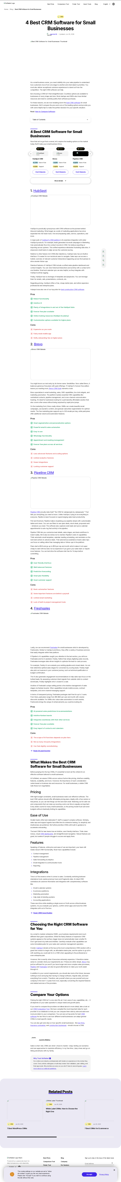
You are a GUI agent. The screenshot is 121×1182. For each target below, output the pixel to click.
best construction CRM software (72, 289)
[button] (40, 163)
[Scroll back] (31, 154)
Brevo (38, 344)
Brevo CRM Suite (55, 388)
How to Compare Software (45, 112)
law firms (81, 1023)
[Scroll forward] (90, 154)
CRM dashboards (46, 834)
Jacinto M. (53, 34)
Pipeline (33, 967)
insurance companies (37, 1025)
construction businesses (57, 1025)
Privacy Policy (104, 1174)
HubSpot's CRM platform (51, 240)
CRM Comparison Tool (41, 1009)
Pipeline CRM (44, 473)
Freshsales (42, 608)
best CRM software (73, 103)
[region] (60, 1118)
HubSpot (40, 191)
